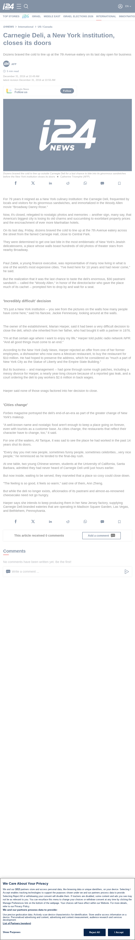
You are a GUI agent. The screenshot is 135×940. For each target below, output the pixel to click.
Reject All (94, 932)
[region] (67, 909)
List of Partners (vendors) (17, 923)
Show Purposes (11, 932)
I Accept (118, 932)
